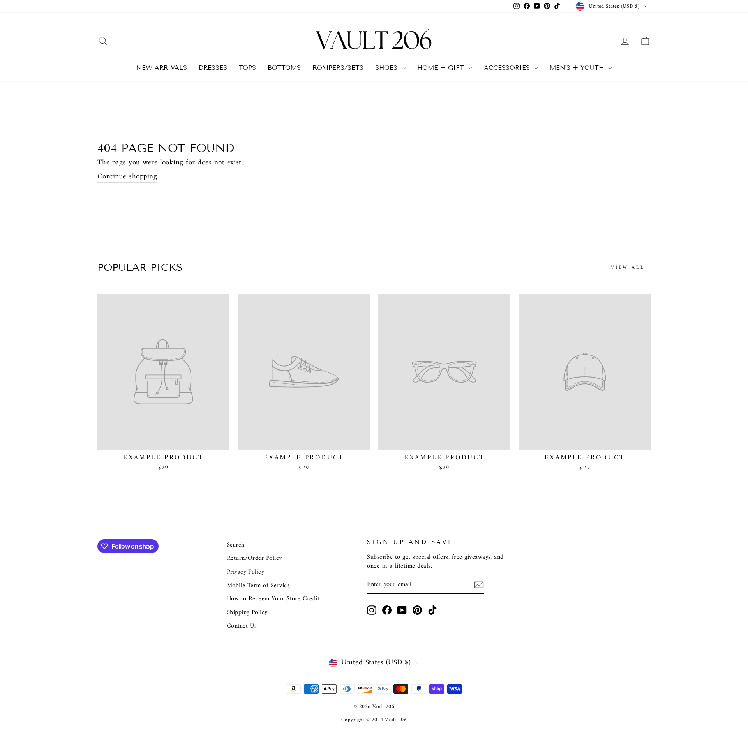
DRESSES (213, 67)
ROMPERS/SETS (337, 67)
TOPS (247, 67)
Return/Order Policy (254, 558)
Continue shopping (127, 177)
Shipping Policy (247, 612)
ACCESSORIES (508, 67)
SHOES (387, 67)
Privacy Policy (246, 571)
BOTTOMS (284, 67)
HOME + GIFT (441, 67)
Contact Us (242, 626)
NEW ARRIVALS (161, 67)
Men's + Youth (578, 67)
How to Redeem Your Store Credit (273, 598)
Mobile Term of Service (258, 585)
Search (236, 545)
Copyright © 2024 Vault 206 (374, 719)
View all (628, 267)
